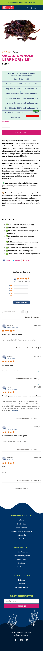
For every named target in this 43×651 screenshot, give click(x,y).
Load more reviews (22, 489)
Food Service (21, 528)
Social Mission (22, 552)
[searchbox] (11, 311)
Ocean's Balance (24, 632)
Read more (14, 411)
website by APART (21, 635)
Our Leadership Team (21, 556)
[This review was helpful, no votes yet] (35, 348)
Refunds (21, 580)
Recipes (21, 563)
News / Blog (21, 559)
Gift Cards (21, 535)
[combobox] (33, 317)
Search (21, 539)
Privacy (21, 584)
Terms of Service (21, 587)
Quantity (5, 121)
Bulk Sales (21, 524)
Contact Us (21, 567)
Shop (21, 520)
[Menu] (40, 7)
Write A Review (21, 302)
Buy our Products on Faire (21, 531)
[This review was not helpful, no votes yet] (38, 348)
